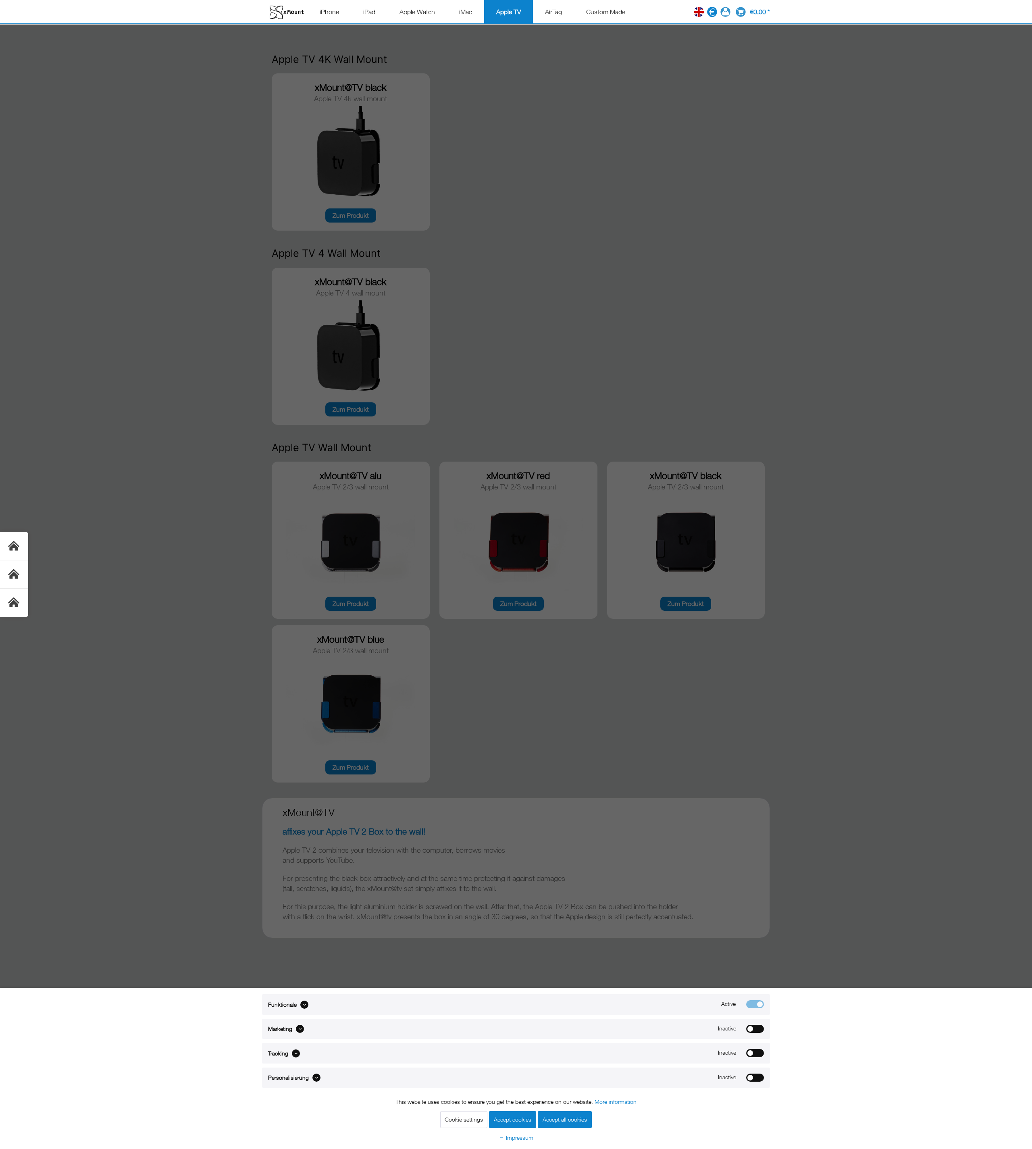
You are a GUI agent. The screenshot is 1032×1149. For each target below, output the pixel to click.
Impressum (518, 1137)
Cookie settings (464, 1119)
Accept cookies (512, 1119)
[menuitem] (329, 11)
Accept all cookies (565, 1119)
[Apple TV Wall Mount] (14, 603)
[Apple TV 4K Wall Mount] (14, 546)
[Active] (755, 1004)
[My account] (725, 12)
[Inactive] (755, 1029)
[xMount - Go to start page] (287, 12)
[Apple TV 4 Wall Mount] (14, 574)
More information (616, 1101)
